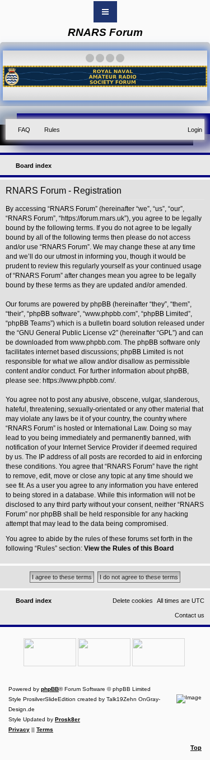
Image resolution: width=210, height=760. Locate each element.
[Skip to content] (105, 11)
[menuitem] (19, 129)
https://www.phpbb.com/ (78, 380)
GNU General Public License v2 (67, 333)
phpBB (50, 689)
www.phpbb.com (95, 342)
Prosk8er (67, 719)
